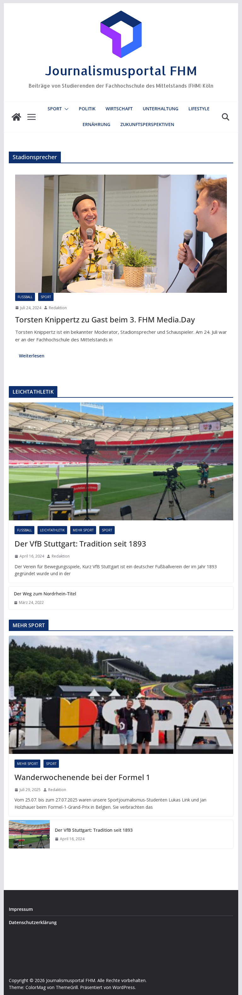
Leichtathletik (52, 530)
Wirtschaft (119, 109)
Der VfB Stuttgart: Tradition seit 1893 (80, 543)
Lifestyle (199, 109)
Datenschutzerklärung (33, 922)
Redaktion (58, 307)
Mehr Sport (83, 530)
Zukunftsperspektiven (147, 124)
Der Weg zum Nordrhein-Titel (45, 594)
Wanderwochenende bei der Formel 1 (82, 777)
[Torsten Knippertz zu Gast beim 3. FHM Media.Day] (121, 234)
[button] (65, 109)
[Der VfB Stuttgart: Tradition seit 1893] (121, 461)
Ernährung (96, 124)
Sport (55, 109)
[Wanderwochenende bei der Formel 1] (121, 695)
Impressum (21, 909)
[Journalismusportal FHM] (16, 116)
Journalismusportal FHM (121, 70)
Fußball (25, 297)
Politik (87, 109)
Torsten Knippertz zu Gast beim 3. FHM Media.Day (105, 319)
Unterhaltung (160, 109)
